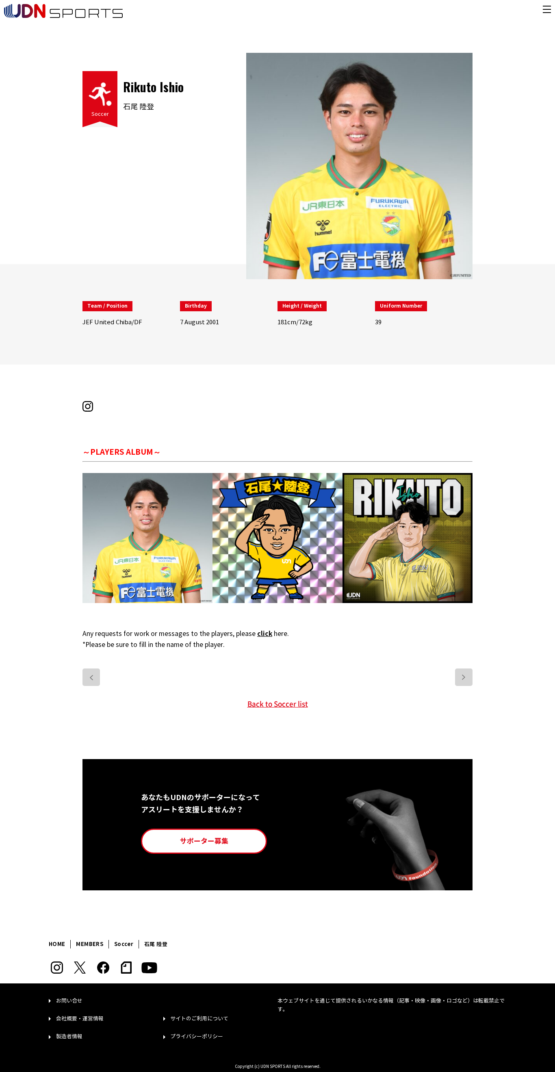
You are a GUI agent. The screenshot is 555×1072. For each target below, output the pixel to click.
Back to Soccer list (277, 704)
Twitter (80, 967)
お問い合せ (69, 1001)
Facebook (103, 967)
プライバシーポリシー (196, 1036)
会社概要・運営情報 (80, 1019)
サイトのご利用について (199, 1019)
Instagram (57, 967)
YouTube (149, 967)
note (126, 967)
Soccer (100, 114)
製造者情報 (69, 1036)
